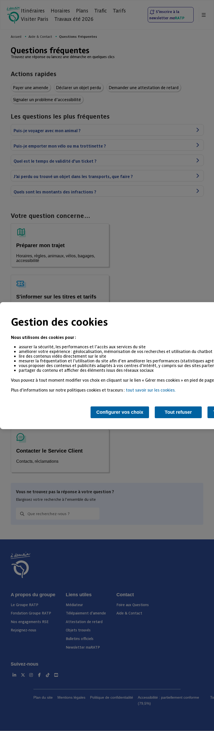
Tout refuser (178, 412)
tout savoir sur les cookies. (151, 389)
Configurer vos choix (119, 412)
